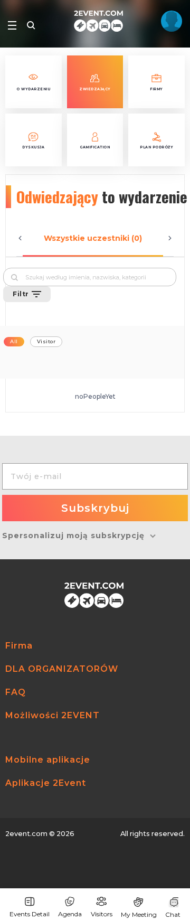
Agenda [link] (70, 914)
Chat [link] (172, 914)
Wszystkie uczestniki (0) (93, 238)
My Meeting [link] (139, 914)
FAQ (15, 692)
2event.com (26, 834)
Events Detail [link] (30, 914)
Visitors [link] (101, 914)
